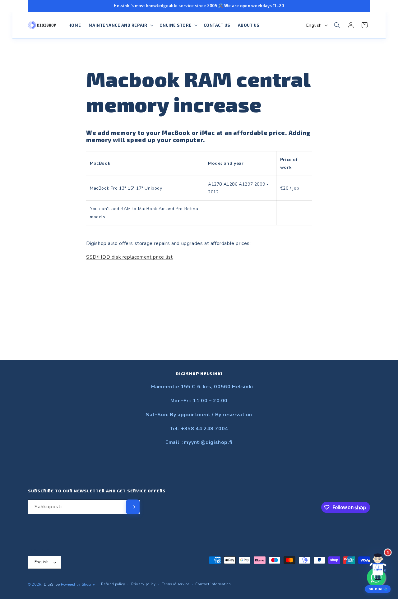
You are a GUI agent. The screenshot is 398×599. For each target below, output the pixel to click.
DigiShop (52, 584)
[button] (120, 25)
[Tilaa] (133, 507)
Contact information (213, 584)
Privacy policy (143, 584)
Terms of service (175, 584)
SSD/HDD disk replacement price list (129, 257)
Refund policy (113, 584)
